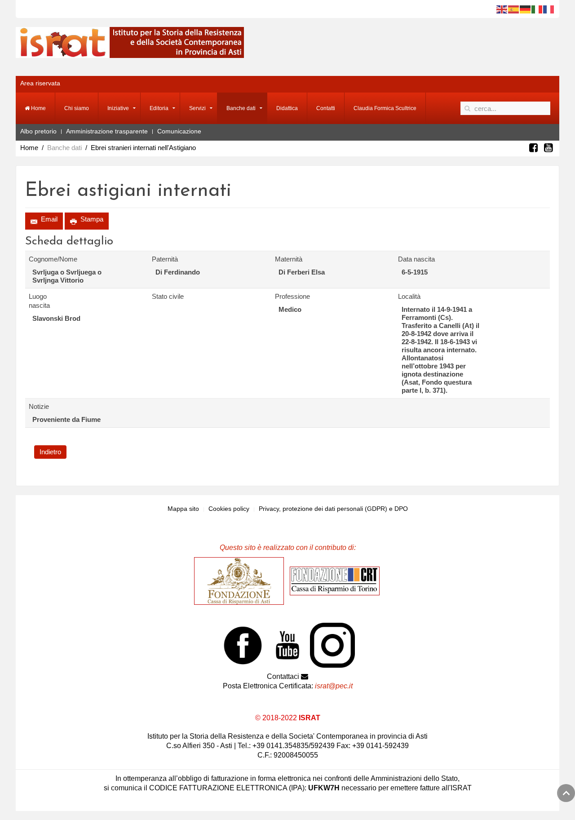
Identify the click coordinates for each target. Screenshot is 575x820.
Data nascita (416, 259)
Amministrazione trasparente (107, 131)
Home (38, 108)
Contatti (325, 108)
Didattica (287, 108)
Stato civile (168, 296)
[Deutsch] (525, 9)
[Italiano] (537, 9)
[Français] (549, 9)
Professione (292, 296)
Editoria (159, 108)
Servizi (197, 108)
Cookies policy (228, 508)
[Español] (514, 9)
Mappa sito (183, 508)
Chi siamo (76, 108)
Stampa (91, 219)
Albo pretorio (38, 131)
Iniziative (118, 108)
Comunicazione (179, 131)
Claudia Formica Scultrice (385, 108)
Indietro (50, 452)
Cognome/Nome (47, 259)
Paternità (165, 259)
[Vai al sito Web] (241, 580)
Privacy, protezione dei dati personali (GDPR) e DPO (333, 508)
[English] (502, 9)
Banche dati (241, 108)
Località (409, 296)
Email (48, 219)
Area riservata (40, 83)
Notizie (39, 406)
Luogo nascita (39, 301)
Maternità (288, 259)
